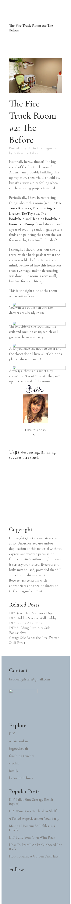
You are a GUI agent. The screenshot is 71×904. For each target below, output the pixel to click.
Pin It (36, 435)
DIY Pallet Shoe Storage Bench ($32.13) (31, 802)
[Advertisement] (37, 493)
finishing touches (21, 756)
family (13, 771)
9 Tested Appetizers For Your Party (34, 818)
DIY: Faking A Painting (25, 623)
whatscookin (18, 741)
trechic (14, 763)
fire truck (31, 457)
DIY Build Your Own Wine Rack (32, 837)
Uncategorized (47, 148)
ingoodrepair (18, 748)
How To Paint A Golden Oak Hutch (34, 856)
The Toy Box (30, 213)
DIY (12, 734)
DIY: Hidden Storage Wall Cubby (32, 618)
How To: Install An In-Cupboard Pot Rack (35, 847)
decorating (30, 452)
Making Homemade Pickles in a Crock (32, 828)
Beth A (18, 153)
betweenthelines (21, 778)
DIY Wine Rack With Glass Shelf (32, 811)
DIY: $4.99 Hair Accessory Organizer (35, 613)
